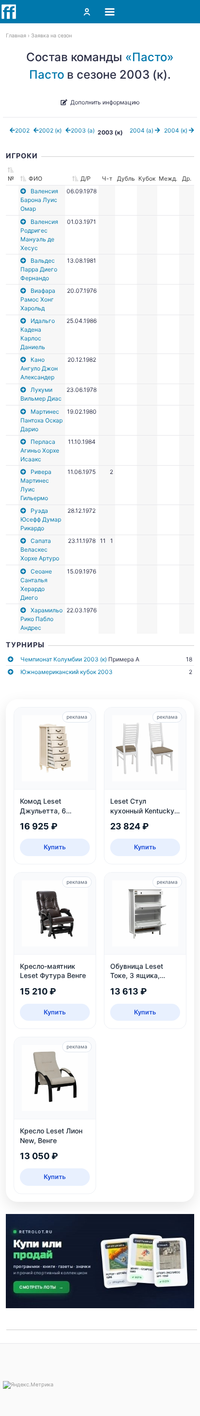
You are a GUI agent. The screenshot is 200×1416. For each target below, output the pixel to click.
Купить (55, 847)
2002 (22, 130)
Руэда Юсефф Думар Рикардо (40, 519)
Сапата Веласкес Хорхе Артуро (39, 549)
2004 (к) (176, 130)
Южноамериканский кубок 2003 (66, 671)
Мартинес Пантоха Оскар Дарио (41, 420)
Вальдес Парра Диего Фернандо (38, 269)
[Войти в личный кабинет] (87, 11)
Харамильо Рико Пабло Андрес (41, 619)
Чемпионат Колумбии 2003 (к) (63, 659)
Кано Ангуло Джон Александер (39, 368)
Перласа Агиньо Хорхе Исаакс (39, 450)
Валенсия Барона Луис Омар (39, 199)
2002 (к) (50, 130)
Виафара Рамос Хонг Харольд (37, 299)
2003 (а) (83, 130)
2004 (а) (142, 130)
